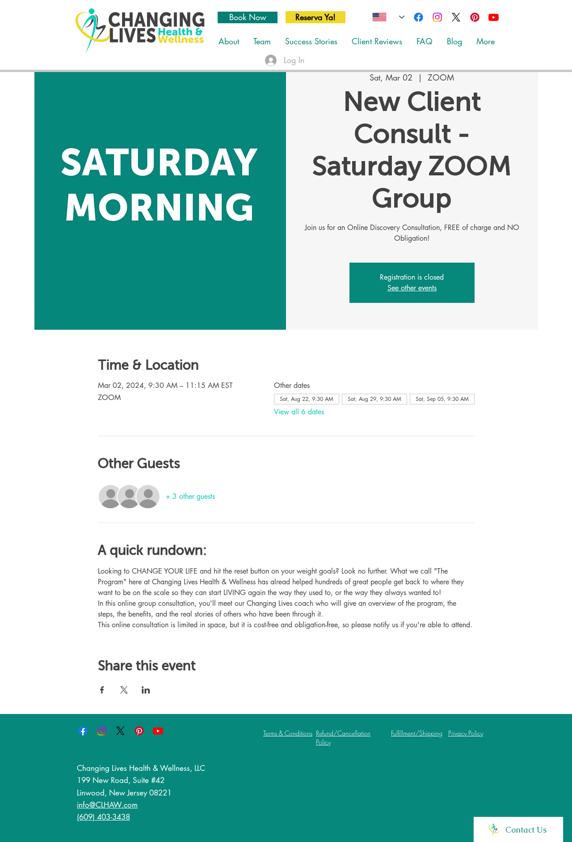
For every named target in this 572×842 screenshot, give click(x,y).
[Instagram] (437, 17)
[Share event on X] (124, 689)
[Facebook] (418, 17)
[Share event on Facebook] (102, 689)
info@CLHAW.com (107, 805)
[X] (456, 17)
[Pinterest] (475, 17)
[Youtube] (494, 17)
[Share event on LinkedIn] (146, 689)
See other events (412, 288)
